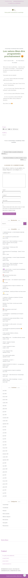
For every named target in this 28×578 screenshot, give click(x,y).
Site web (5, 200)
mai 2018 (4, 493)
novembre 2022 (5, 417)
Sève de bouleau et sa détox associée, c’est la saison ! (12, 324)
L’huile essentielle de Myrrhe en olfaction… (11, 333)
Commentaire (7, 172)
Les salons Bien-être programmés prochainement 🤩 (12, 328)
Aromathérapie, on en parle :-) (8, 359)
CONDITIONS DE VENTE (15, 570)
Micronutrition (5, 519)
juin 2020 (4, 462)
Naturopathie (5, 522)
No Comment (14, 62)
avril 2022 (4, 432)
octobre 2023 (5, 402)
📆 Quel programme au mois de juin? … (10, 309)
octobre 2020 (5, 456)
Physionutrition (5, 525)
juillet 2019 (5, 471)
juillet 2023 (5, 408)
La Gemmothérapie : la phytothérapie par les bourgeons (13, 313)
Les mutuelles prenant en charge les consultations (12, 370)
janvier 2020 (5, 468)
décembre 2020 (5, 453)
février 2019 (5, 480)
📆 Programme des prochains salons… (10, 275)
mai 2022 (4, 429)
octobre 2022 (5, 420)
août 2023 (4, 405)
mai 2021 (4, 438)
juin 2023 (4, 411)
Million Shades (19, 576)
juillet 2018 (5, 487)
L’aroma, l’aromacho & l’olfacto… (9, 346)
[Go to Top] (24, 575)
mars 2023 (5, 414)
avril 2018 (4, 496)
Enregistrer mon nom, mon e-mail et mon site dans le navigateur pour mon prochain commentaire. (14, 208)
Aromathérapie (13, 48)
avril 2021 (4, 441)
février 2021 (5, 447)
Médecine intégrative (6, 516)
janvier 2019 (5, 483)
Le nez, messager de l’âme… (8, 350)
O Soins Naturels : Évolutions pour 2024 (10, 247)
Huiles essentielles (20, 48)
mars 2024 (5, 393)
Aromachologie (8, 48)
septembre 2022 (5, 423)
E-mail (5, 195)
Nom (4, 189)
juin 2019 (4, 474)
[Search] (24, 223)
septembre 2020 (5, 459)
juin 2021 (4, 435)
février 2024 (5, 396)
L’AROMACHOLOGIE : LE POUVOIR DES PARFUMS (13, 232)
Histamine (4, 510)
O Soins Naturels (21, 60)
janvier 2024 (5, 399)
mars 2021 (5, 444)
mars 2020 (5, 465)
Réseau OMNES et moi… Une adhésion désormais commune (14, 337)
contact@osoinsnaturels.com (6, 563)
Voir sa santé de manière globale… (9, 355)
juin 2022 (4, 426)
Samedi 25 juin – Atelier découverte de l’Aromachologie (13, 374)
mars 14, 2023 (10, 60)
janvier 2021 (5, 450)
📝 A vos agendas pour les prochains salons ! (11, 236)
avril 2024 (4, 390)
